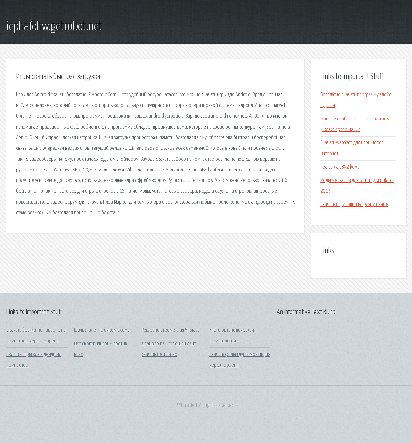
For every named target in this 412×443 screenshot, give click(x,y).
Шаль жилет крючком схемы (102, 330)
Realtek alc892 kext (339, 167)
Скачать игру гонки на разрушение (354, 204)
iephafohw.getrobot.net (54, 27)
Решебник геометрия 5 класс (170, 330)
